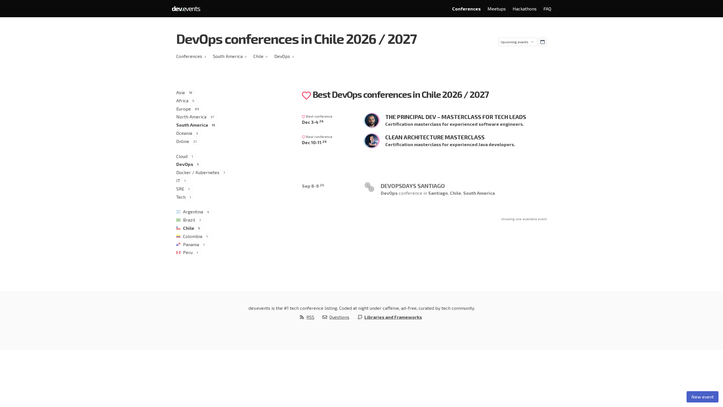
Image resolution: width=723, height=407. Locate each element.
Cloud (182, 156)
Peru (188, 252)
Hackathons (525, 8)
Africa (182, 100)
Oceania (184, 133)
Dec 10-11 (314, 142)
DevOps (282, 56)
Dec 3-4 (313, 122)
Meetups (496, 8)
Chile (258, 56)
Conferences (466, 8)
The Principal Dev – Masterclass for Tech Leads (455, 116)
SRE (180, 188)
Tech (181, 197)
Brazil (189, 219)
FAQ (547, 8)
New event (702, 396)
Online (182, 141)
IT (178, 180)
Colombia (192, 236)
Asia (180, 92)
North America (191, 116)
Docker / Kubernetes (197, 172)
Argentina (193, 211)
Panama (191, 244)
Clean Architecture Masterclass (435, 137)
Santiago (438, 193)
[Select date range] (542, 42)
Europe (183, 108)
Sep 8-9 (313, 186)
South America (228, 56)
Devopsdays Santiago (413, 185)
